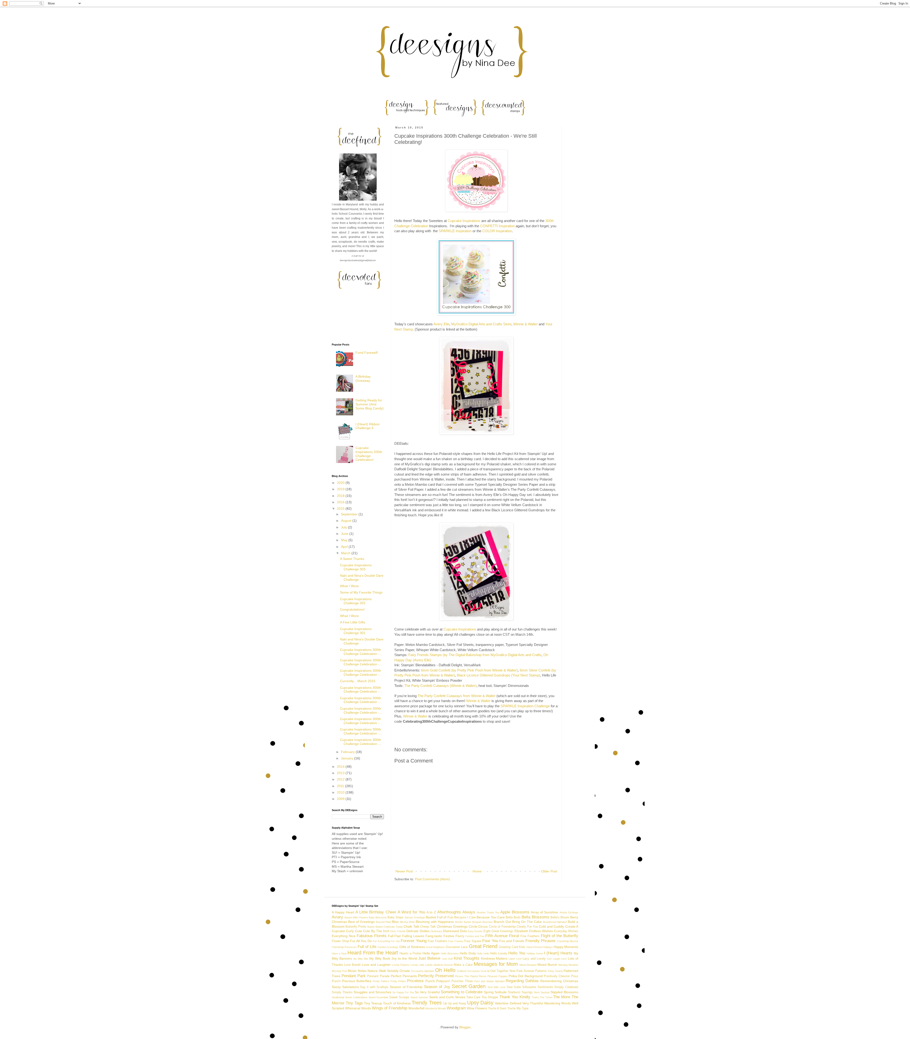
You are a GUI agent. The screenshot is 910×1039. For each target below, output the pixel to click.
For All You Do (361, 941)
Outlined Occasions (468, 971)
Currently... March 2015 (357, 681)
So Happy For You (403, 992)
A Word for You (411, 912)
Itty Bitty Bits (360, 958)
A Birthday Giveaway (363, 378)
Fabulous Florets (372, 936)
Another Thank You (488, 912)
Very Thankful (532, 1003)
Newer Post (404, 871)
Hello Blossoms (450, 953)
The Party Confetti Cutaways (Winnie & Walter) (440, 686)
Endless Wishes (541, 931)
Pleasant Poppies (497, 976)
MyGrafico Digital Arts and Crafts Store (481, 324)
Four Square (472, 941)
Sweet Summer (419, 997)
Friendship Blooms (567, 941)
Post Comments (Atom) (432, 879)
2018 (341, 496)
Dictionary (436, 931)
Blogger (465, 1027)
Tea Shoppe (490, 997)
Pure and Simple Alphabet (489, 981)
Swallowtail (338, 997)
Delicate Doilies (417, 931)
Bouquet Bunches (482, 922)
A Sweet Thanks (352, 559)
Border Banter (463, 922)
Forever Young (414, 941)
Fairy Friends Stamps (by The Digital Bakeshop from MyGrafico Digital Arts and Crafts (474, 655)
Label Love (515, 958)
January (347, 758)
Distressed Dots (455, 931)
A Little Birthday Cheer (375, 912)
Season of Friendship (406, 987)
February (348, 752)
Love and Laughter (376, 964)
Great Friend (483, 946)
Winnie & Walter (525, 324)
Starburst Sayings (520, 992)
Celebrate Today (393, 926)
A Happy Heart (343, 912)
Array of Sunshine (544, 912)
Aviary (337, 917)
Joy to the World (404, 958)
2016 (341, 502)
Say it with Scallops (374, 987)
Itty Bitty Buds (379, 958)
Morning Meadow (568, 964)
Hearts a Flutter (410, 953)
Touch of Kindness (397, 1003)
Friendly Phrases (540, 941)
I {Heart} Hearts (558, 953)
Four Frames (456, 941)
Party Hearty (555, 971)
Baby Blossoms (378, 917)
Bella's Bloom (560, 917)
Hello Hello (483, 953)
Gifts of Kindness (412, 947)
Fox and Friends (511, 941)
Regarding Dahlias (522, 981)
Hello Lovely (498, 953)
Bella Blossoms (535, 917)
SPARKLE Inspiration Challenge (525, 706)
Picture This (462, 976)
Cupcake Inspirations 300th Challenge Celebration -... (361, 652)
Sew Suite (514, 987)
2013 (341, 773)
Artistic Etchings (569, 912)
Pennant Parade (378, 976)
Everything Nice (343, 936)
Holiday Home (535, 953)
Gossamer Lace (457, 947)
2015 (341, 508)
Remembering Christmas (559, 981)
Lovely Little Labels (421, 964)
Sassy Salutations (345, 987)
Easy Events (475, 931)
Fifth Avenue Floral (502, 936)
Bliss (395, 922)
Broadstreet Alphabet (555, 922)
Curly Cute (354, 931)
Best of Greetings (361, 922)
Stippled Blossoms (564, 992)
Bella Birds (513, 917)
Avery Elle (441, 324)
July (344, 527)
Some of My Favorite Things (361, 592)
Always (468, 912)
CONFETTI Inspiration (497, 226)
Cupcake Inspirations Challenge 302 (356, 601)
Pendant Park (353, 976)
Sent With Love (496, 987)
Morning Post (339, 971)
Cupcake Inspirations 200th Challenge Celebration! (368, 454)
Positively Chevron (557, 976)
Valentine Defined (508, 1003)
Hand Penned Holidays (539, 947)
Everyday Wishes (566, 931)
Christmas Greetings (452, 926)
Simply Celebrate (566, 987)
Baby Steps (395, 917)
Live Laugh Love (557, 958)
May (344, 540)
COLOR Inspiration (497, 231)
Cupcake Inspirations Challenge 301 (356, 631)
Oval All (485, 971)
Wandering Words (557, 1003)
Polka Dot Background (525, 976)
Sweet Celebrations (356, 997)
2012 (341, 779)
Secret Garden (469, 986)
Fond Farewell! (366, 352)
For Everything (381, 941)
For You (395, 941)
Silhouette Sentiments (537, 987)
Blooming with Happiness (435, 922)
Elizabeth (521, 931)
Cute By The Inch (376, 931)
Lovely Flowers (401, 964)
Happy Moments (566, 947)
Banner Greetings (415, 917)
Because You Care (491, 917)
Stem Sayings (542, 992)
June (345, 533)
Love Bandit (352, 964)
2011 (341, 786)
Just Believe (429, 958)
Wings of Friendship (389, 1008)
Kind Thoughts (466, 958)
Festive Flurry (453, 936)
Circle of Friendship (502, 926)
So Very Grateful (427, 992)
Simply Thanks (342, 992)
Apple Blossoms (514, 912)
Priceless (415, 981)
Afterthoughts (449, 912)
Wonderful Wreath (435, 1008)
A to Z (431, 912)
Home (477, 871)
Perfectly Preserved (436, 976)
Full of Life (367, 946)
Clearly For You (527, 926)
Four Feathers (437, 941)
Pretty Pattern (381, 981)
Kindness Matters (494, 958)
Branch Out (502, 922)
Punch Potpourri (437, 981)
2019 (341, 489)
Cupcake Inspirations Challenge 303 (356, 567)
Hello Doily (468, 953)
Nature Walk (377, 971)
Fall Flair (394, 936)
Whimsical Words (358, 1008)
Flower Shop (340, 941)
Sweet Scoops (399, 997)
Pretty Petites (398, 981)
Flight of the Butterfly (559, 936)
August (346, 520)
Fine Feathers (530, 936)
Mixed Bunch (547, 964)
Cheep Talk (428, 926)
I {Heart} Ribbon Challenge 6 (367, 426)
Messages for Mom (496, 964)
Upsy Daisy (480, 1003)
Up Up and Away (454, 1003)
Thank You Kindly (514, 997)
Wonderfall (416, 1008)
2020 (341, 483)
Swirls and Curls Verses (447, 997)
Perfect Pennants (404, 976)
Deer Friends (397, 931)
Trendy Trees (426, 1003)
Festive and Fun (475, 936)
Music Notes (357, 971)
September (350, 514)
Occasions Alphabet (422, 971)
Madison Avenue (443, 964)
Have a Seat (339, 953)
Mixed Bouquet (528, 964)
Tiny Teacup (373, 1003)
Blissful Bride (407, 922)
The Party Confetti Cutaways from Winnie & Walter (457, 696)
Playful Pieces (478, 976)
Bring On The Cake (527, 922)
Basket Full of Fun (439, 917)
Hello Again (431, 953)
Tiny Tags (354, 1003)
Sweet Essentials (378, 997)
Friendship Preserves (344, 947)
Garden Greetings (388, 947)
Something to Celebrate (461, 992)
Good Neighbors (435, 947)
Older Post (549, 871)
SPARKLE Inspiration (455, 231)
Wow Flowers (477, 1008)
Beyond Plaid (383, 922)
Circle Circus (478, 926)
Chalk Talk (411, 926)
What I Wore (349, 586)
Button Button (375, 926)
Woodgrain (456, 1008)
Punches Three (462, 981)
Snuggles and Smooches (372, 992)
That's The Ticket (542, 997)
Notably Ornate (398, 971)
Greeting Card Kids (512, 947)
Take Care (473, 997)
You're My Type (517, 1008)
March (346, 553)
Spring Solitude (495, 992)
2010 (341, 792)
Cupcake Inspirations (464, 221)
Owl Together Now (502, 971)
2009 (341, 799)
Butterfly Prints (356, 926)
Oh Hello (445, 970)
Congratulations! (352, 609)
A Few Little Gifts (352, 622)
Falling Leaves (413, 936)
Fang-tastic (433, 936)
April (345, 547)
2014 (341, 766)
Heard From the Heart (372, 953)
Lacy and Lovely (534, 958)
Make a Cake (463, 964)
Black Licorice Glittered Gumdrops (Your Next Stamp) (498, 675)
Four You (490, 941)
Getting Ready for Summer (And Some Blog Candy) (369, 404)
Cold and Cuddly (551, 926)
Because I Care (465, 917)
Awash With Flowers (356, 917)
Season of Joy (437, 987)
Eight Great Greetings (498, 931)
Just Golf (447, 958)
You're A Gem (497, 1008)
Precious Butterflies (356, 981)
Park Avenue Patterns (531, 971)
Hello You (516, 953)
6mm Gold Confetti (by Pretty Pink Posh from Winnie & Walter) (469, 670)
